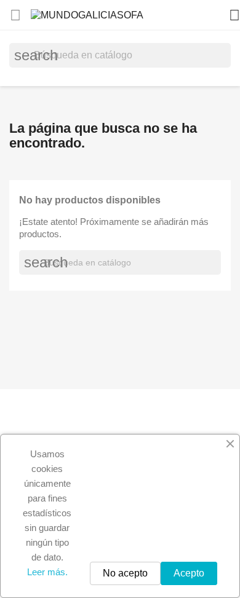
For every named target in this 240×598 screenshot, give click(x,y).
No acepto (125, 573)
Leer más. (47, 572)
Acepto (189, 573)
